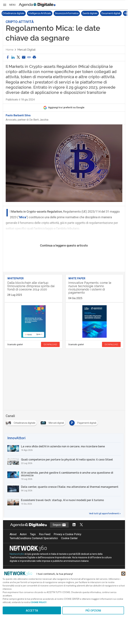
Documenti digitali (85, 13)
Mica (22, 217)
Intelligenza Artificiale (14, 13)
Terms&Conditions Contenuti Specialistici (34, 538)
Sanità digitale (64, 13)
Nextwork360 (17, 554)
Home (9, 49)
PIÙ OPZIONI (93, 610)
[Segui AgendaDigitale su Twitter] (81, 525)
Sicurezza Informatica (41, 13)
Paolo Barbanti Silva (18, 115)
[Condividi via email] (24, 57)
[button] (9, 4)
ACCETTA (32, 610)
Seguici (57, 524)
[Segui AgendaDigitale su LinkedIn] (74, 525)
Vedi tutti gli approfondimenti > (105, 513)
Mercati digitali (26, 49)
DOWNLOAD (50, 344)
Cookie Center (69, 538)
